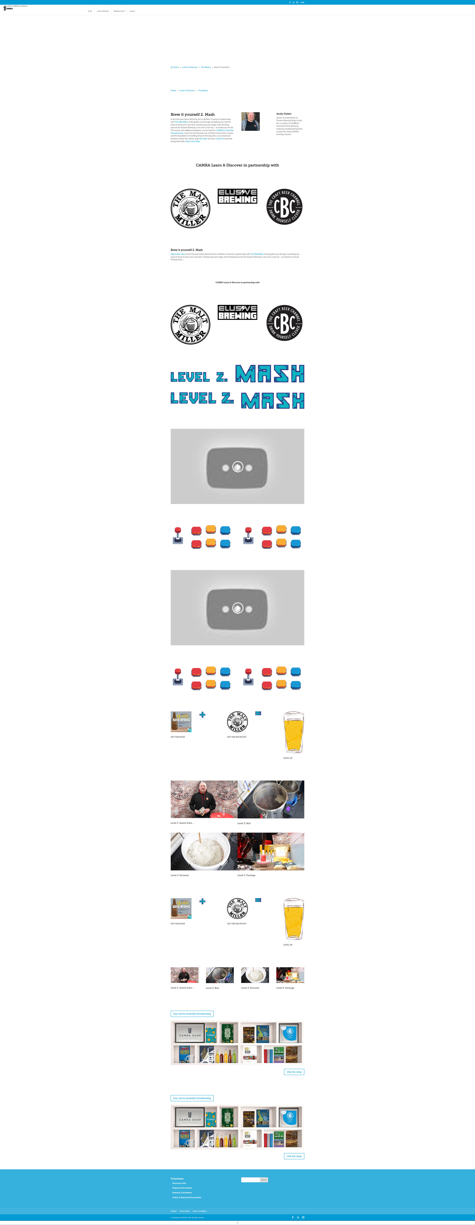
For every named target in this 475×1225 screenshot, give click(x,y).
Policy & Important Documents (186, 1197)
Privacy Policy (185, 1211)
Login (302, 2)
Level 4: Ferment (180, 875)
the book (203, 139)
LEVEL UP (287, 758)
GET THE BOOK (178, 737)
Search (264, 1180)
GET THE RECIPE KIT (236, 737)
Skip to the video (193, 141)
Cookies (174, 1211)
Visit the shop (294, 1072)
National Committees (182, 1193)
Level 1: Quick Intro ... (183, 823)
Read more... (178, 260)
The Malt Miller (181, 122)
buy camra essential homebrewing (192, 1013)
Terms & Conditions (200, 1211)
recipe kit (220, 139)
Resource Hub (179, 1183)
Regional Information (182, 1188)
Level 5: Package (246, 875)
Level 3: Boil (244, 823)
